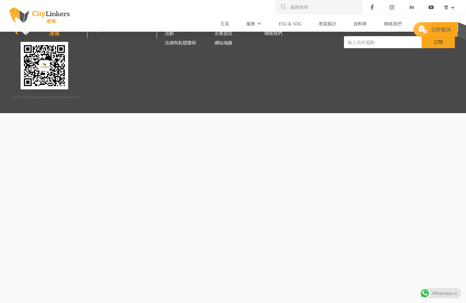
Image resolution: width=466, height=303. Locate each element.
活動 (169, 33)
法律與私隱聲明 (180, 43)
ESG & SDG (290, 24)
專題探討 (327, 24)
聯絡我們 (393, 24)
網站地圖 (223, 43)
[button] (254, 24)
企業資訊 (223, 33)
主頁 (224, 24)
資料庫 (360, 24)
